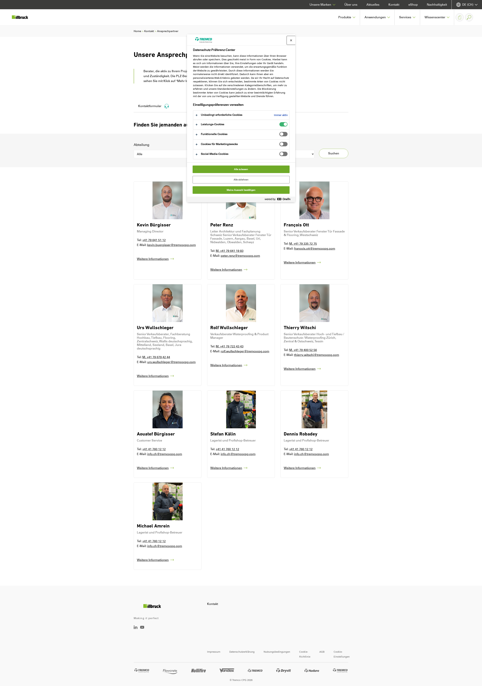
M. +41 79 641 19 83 (229, 251)
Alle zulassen (241, 169)
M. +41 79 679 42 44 (156, 357)
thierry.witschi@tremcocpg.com (316, 355)
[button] (347, 17)
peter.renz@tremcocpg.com (240, 256)
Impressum (213, 651)
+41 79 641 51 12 (154, 240)
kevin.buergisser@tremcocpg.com (171, 245)
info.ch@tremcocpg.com (164, 454)
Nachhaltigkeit (437, 4)
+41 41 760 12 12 (154, 449)
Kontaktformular (149, 106)
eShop (413, 4)
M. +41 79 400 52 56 (303, 350)
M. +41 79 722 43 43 (229, 346)
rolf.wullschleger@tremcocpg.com (245, 351)
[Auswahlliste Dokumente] (460, 17)
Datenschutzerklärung (242, 651)
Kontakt (393, 4)
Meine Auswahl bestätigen (241, 190)
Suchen (333, 153)
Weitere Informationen (153, 259)
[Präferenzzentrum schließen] (291, 40)
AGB (322, 651)
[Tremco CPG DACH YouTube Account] (142, 630)
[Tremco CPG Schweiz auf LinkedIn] (135, 628)
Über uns (350, 4)
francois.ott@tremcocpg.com (314, 248)
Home (137, 31)
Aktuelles (372, 4)
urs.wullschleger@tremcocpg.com (171, 362)
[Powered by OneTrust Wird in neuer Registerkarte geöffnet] (279, 200)
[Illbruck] (22, 17)
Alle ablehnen (241, 179)
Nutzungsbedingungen (277, 651)
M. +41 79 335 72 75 (303, 243)
